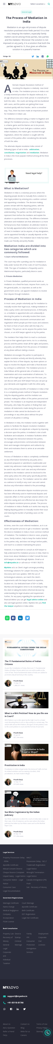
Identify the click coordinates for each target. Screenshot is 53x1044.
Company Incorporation (8, 916)
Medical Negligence (10, 910)
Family (29, 933)
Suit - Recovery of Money (36, 887)
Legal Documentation (11, 891)
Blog (22, 1028)
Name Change (8, 907)
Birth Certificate (28, 910)
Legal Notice (31, 869)
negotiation (21, 152)
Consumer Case (9, 887)
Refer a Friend (8, 1031)
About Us (6, 1024)
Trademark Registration (35, 865)
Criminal (18, 941)
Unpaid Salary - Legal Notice (14, 876)
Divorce (18, 933)
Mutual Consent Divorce (12, 869)
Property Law (8, 933)
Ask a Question (9, 1028)
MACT (28, 857)
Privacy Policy (41, 1028)
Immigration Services (31, 950)
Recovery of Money (8, 939)
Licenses (41, 945)
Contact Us (25, 1024)
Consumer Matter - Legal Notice (13, 882)
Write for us (25, 1031)
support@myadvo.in (17, 996)
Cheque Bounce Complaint (13, 872)
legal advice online (35, 599)
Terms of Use (41, 1024)
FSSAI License (8, 921)
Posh (28, 883)
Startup (18, 937)
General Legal (26, 12)
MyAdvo (7, 567)
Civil (39, 941)
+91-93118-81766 (15, 1002)
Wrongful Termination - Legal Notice (35, 874)
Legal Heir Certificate (30, 918)
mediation (34, 152)
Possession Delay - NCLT (36, 861)
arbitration (34, 149)
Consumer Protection (30, 943)
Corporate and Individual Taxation (7, 957)
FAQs (5, 1035)
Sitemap (39, 1031)
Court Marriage (28, 903)
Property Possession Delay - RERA (14, 859)
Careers (24, 1035)
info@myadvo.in (11, 562)
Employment (43, 933)
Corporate (42, 937)
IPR (27, 937)
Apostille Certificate (10, 865)
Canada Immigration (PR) (36, 880)
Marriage (18, 945)
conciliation (9, 152)
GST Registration (28, 914)
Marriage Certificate (11, 903)
